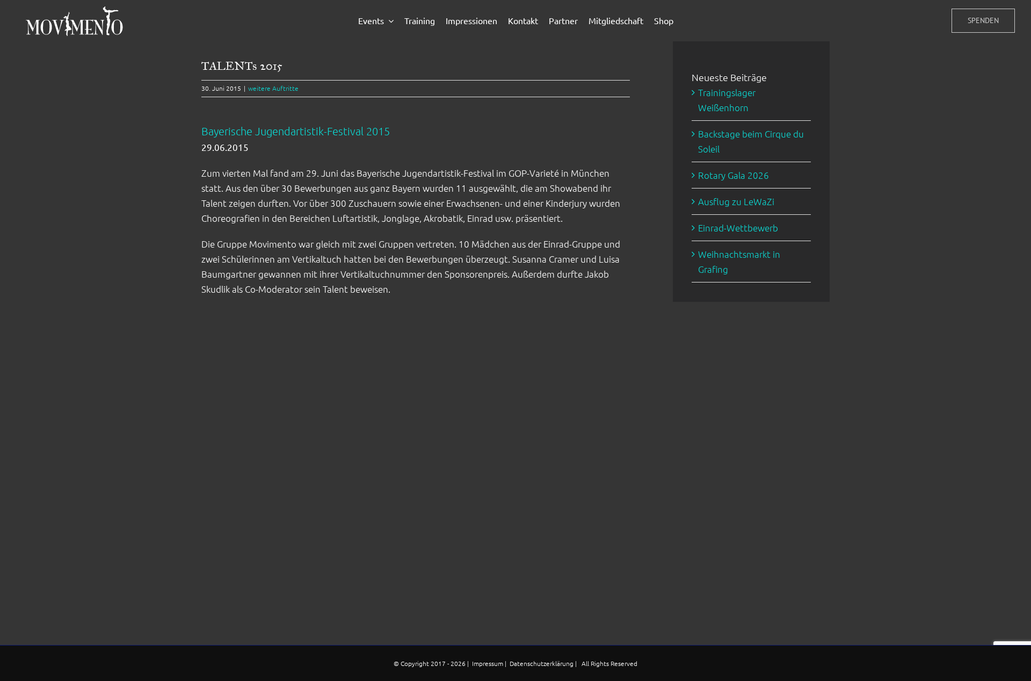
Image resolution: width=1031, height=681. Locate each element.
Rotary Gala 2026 (733, 175)
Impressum (488, 663)
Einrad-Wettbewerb (738, 228)
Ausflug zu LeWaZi (736, 201)
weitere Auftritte (273, 88)
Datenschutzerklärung (542, 663)
